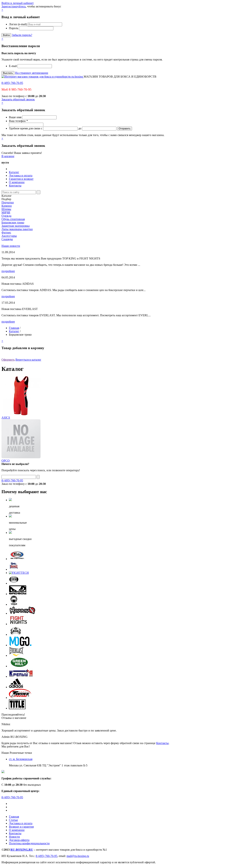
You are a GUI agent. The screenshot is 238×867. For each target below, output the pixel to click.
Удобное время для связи (24, 128)
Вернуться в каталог (28, 359)
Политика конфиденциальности (29, 843)
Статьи (13, 820)
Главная (14, 327)
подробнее (8, 271)
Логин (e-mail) (18, 24)
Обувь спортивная (13, 219)
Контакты (15, 185)
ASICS (5, 417)
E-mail (13, 66)
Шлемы (6, 209)
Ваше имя (15, 117)
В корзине (7, 156)
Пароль (13, 28)
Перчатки (7, 202)
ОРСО (5, 460)
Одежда (6, 215)
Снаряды (7, 239)
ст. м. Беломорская (20, 759)
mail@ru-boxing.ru (78, 856)
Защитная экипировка (15, 225)
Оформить (8, 359)
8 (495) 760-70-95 (12, 82)
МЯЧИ (5, 212)
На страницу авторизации (31, 72)
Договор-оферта (19, 840)
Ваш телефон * (18, 121)
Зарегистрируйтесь (13, 6)
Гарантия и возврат (21, 178)
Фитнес (6, 232)
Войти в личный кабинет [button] (17, 3)
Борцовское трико (12, 222)
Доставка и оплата (20, 175)
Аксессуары (9, 235)
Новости (14, 836)
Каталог (14, 172)
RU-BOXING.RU (21, 849)
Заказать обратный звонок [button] (18, 99)
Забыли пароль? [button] (22, 35)
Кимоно (6, 205)
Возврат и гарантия (21, 826)
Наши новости (10, 245)
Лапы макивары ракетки (17, 229)
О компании (17, 182)
